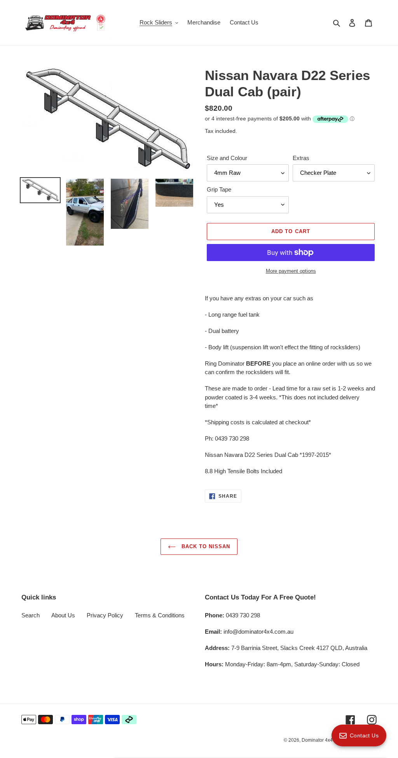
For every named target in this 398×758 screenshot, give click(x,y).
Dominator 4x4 (317, 740)
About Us (63, 615)
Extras (301, 158)
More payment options (291, 271)
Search (30, 615)
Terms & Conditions (160, 615)
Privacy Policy (105, 615)
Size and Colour (227, 158)
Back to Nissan (205, 546)
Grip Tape (219, 189)
